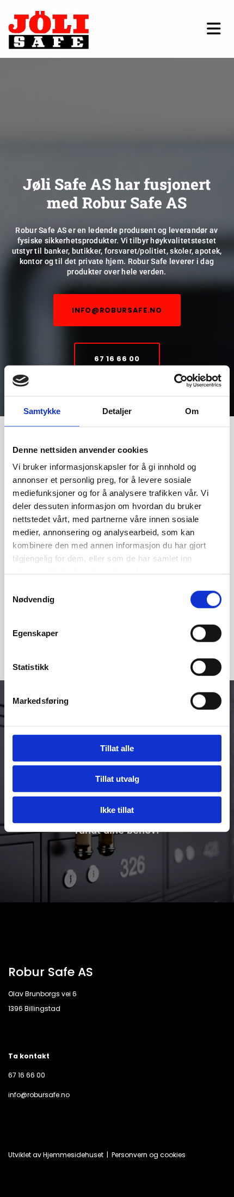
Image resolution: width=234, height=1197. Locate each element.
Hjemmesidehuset (73, 1154)
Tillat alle (117, 747)
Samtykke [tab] (42, 410)
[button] (116, 310)
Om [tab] (192, 410)
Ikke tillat (117, 809)
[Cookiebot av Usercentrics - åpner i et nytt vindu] (173, 381)
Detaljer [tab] (117, 410)
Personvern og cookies (149, 1154)
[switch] (205, 633)
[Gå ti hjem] (48, 30)
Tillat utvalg (117, 778)
